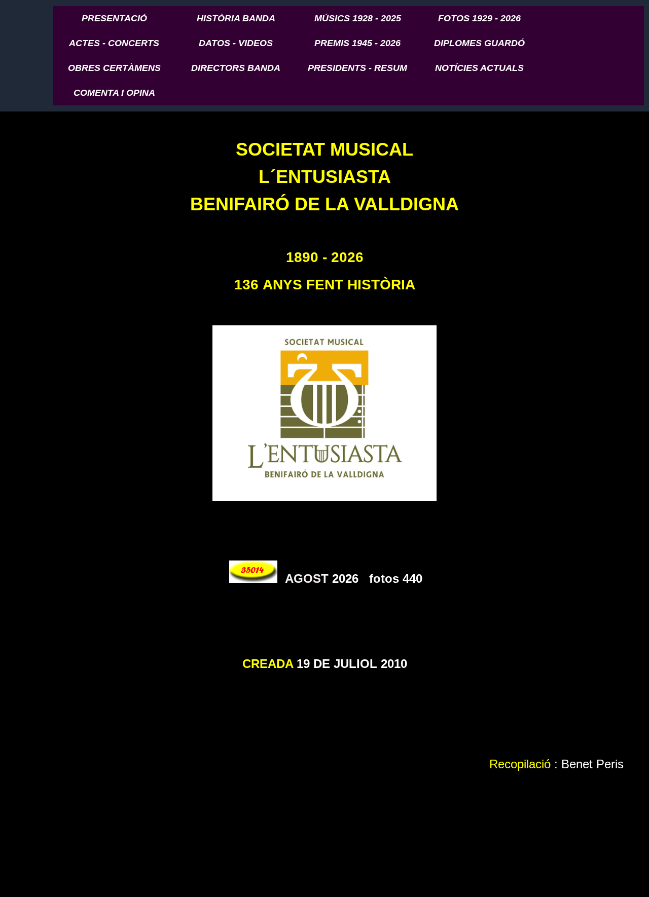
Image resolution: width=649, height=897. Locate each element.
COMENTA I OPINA (114, 93)
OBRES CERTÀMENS (114, 68)
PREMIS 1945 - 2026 (357, 43)
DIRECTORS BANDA (235, 68)
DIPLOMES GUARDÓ (479, 43)
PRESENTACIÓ (114, 18)
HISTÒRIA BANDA (236, 18)
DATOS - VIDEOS (236, 43)
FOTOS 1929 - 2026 (479, 18)
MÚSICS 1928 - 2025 (357, 18)
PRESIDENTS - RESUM (357, 68)
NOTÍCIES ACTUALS (479, 68)
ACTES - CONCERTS (114, 43)
